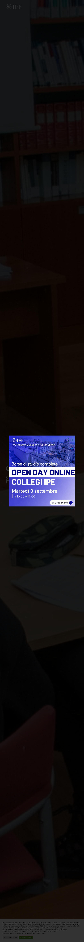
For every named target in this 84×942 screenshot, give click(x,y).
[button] (70, 440)
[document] (42, 471)
